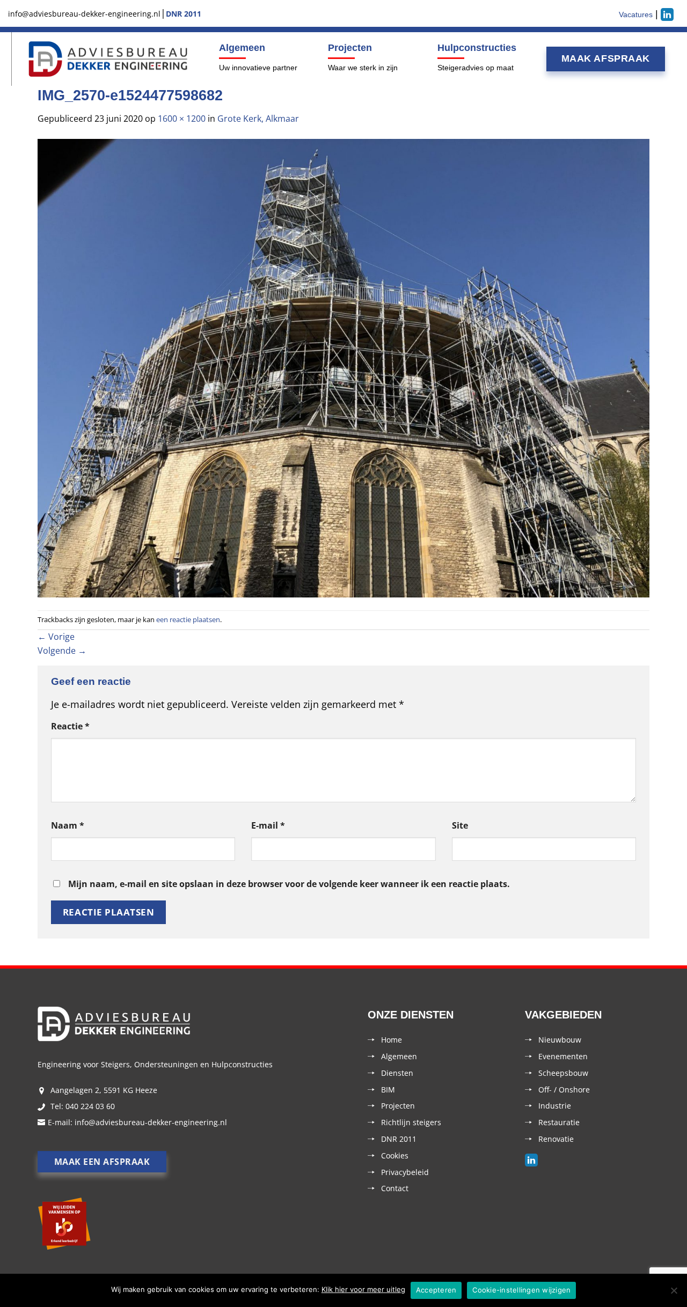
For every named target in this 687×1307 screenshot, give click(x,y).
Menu (10, 59)
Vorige (56, 637)
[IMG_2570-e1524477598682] (343, 367)
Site (460, 825)
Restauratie (559, 1122)
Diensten (397, 1073)
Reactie (70, 726)
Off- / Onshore (564, 1089)
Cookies (394, 1155)
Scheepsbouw (563, 1073)
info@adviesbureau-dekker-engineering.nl (151, 1122)
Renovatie (556, 1139)
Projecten (350, 47)
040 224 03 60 (90, 1106)
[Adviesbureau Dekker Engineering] (108, 59)
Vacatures (636, 14)
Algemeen (242, 47)
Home (391, 1040)
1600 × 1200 (182, 118)
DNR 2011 (398, 1139)
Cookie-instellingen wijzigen (521, 1290)
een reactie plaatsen (188, 619)
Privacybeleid (405, 1172)
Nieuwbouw (559, 1040)
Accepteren (436, 1290)
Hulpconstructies (476, 47)
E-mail (268, 825)
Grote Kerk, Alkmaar (258, 118)
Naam (67, 825)
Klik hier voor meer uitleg (363, 1289)
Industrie (554, 1106)
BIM (388, 1089)
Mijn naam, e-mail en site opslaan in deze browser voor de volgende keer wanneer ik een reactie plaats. (289, 884)
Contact (394, 1188)
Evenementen (563, 1056)
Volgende (62, 650)
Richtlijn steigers (411, 1122)
